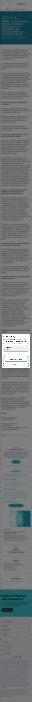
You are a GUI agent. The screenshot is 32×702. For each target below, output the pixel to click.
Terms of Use (24, 343)
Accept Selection (16, 360)
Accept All (16, 355)
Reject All (16, 364)
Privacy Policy (14, 343)
